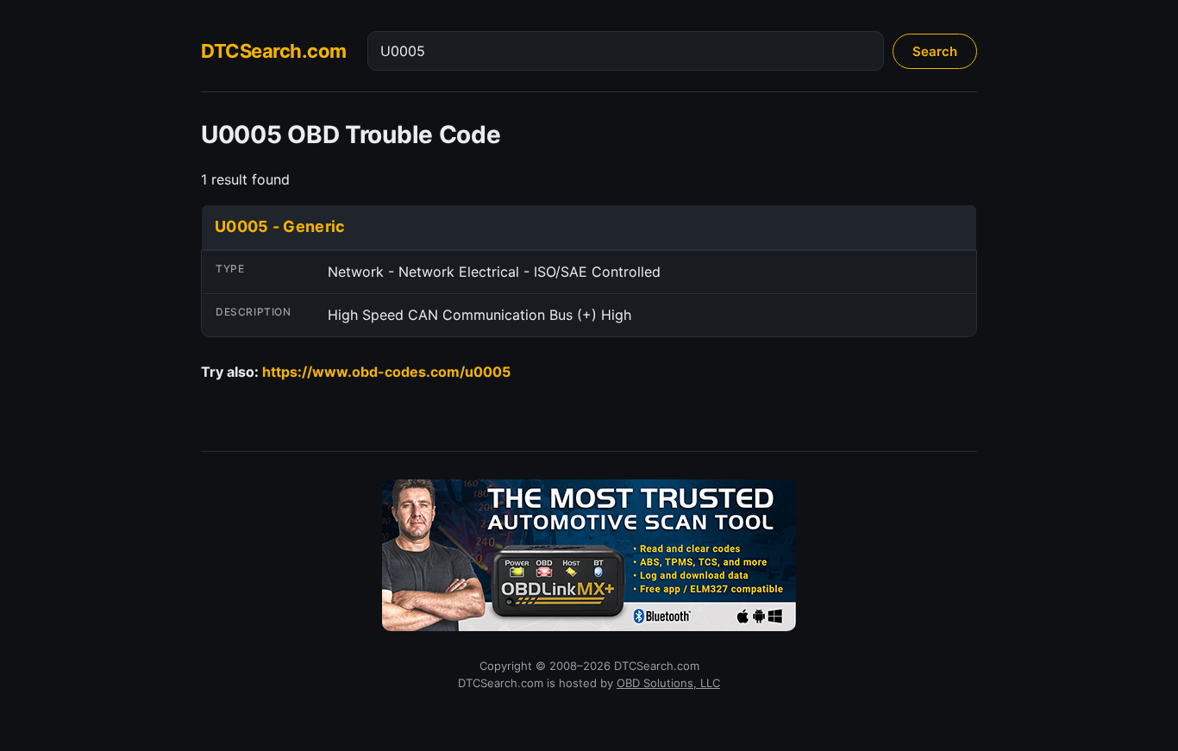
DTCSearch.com (274, 51)
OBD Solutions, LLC (668, 683)
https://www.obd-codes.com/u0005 (386, 371)
